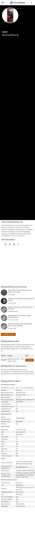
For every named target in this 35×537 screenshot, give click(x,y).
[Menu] (3, 3)
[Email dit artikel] (14, 245)
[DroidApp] (17, 2)
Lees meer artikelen (8, 334)
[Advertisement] (17, 265)
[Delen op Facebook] (5, 245)
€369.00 (30, 360)
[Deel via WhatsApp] (18, 245)
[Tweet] (9, 245)
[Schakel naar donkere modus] (32, 2)
